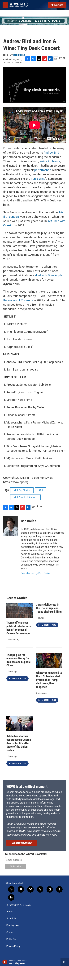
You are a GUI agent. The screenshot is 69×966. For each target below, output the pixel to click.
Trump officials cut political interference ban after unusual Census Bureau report (19, 628)
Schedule (11, 918)
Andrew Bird (51, 152)
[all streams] (64, 962)
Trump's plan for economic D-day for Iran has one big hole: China (18, 660)
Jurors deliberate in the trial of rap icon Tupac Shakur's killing (49, 608)
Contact (10, 932)
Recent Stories (16, 598)
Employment (12, 925)
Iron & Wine (37, 178)
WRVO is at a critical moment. (27, 787)
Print (62, 58)
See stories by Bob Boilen (36, 573)
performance (42, 170)
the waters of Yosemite (18, 300)
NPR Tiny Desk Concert (25, 497)
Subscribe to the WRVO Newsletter (26, 854)
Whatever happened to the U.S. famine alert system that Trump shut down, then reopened (49, 680)
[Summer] (34, 20)
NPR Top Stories (22, 490)
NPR (41, 490)
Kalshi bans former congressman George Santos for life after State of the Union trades (18, 743)
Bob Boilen (19, 54)
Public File (11, 939)
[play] (5, 962)
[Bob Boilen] (10, 526)
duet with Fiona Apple (48, 275)
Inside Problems (49, 161)
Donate (58, 4)
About (9, 911)
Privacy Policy (13, 946)
